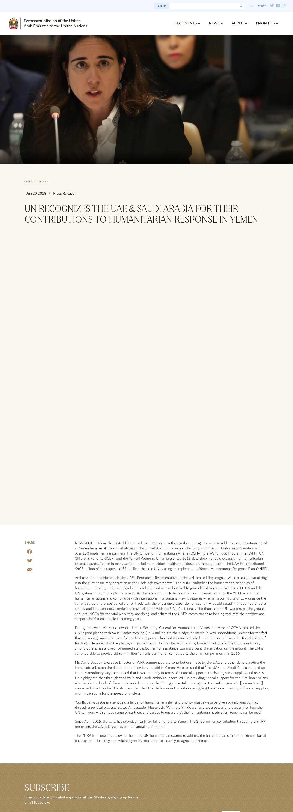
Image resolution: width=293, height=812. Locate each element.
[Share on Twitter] (29, 561)
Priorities (265, 23)
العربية (252, 6)
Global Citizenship (36, 182)
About (238, 23)
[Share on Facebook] (29, 552)
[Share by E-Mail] (29, 570)
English (262, 5)
